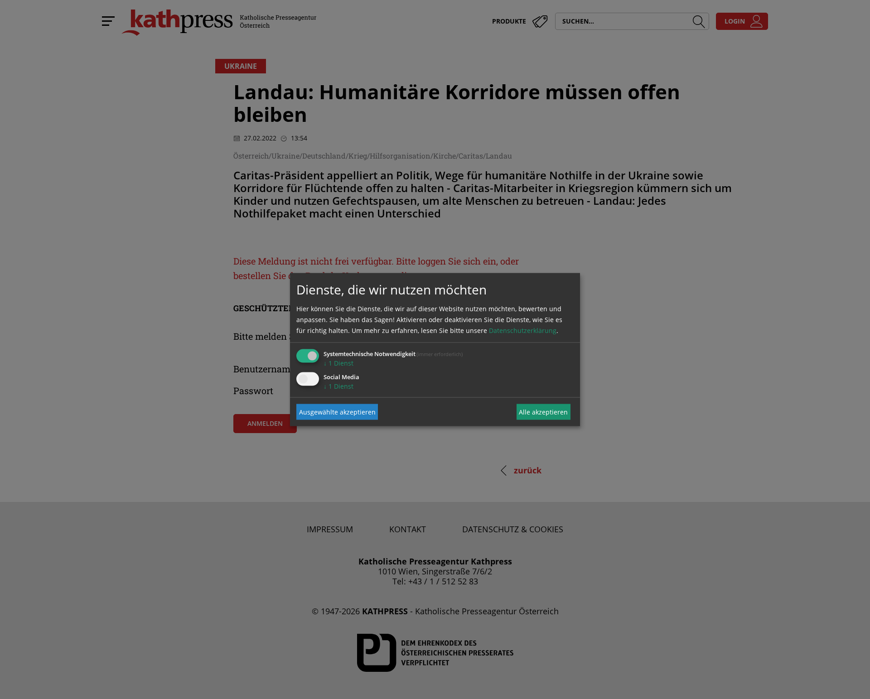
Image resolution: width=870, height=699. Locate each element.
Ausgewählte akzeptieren (337, 411)
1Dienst (338, 363)
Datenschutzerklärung (522, 330)
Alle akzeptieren (543, 411)
